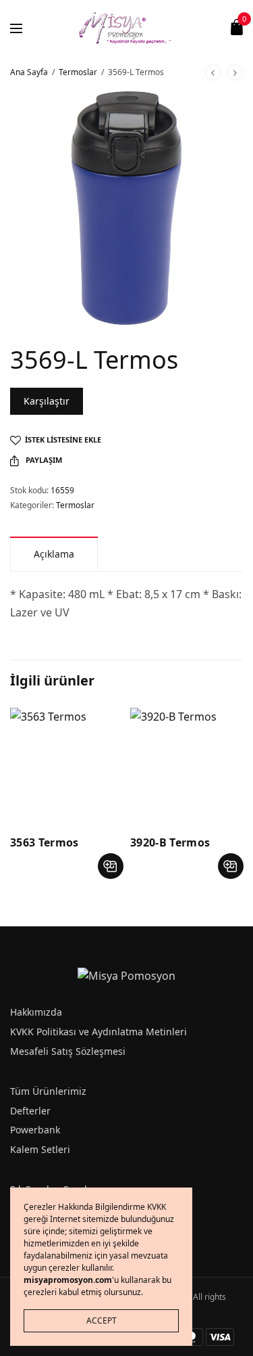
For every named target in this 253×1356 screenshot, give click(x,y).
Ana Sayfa (29, 72)
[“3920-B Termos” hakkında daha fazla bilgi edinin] (231, 866)
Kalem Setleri (40, 1149)
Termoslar (78, 72)
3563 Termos (44, 842)
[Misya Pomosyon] (126, 27)
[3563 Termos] (66, 764)
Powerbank (35, 1129)
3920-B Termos (170, 842)
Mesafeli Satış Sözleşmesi (67, 1051)
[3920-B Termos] (187, 764)
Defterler (30, 1110)
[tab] (54, 554)
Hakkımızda (36, 1011)
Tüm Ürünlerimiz (48, 1091)
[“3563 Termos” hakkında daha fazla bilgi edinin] (110, 866)
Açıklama (54, 553)
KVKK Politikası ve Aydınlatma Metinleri (98, 1031)
